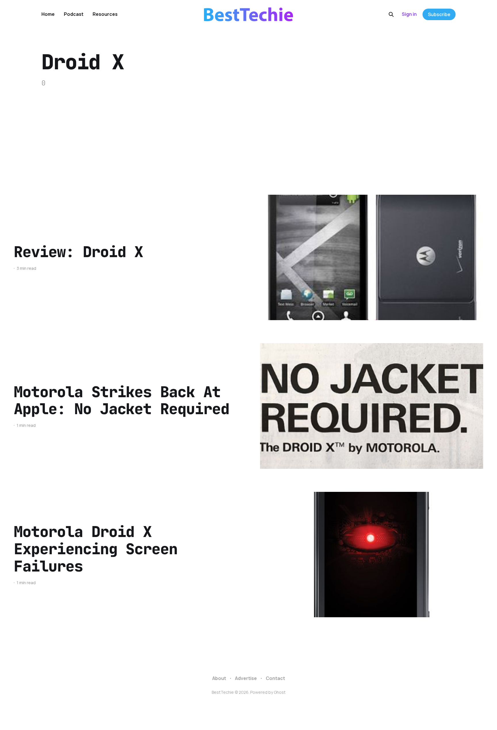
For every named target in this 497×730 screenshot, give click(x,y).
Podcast (73, 14)
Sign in (409, 14)
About (219, 678)
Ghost (280, 692)
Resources (105, 14)
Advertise (246, 678)
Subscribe (439, 14)
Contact (275, 678)
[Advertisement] (248, 131)
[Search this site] (391, 14)
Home (48, 14)
